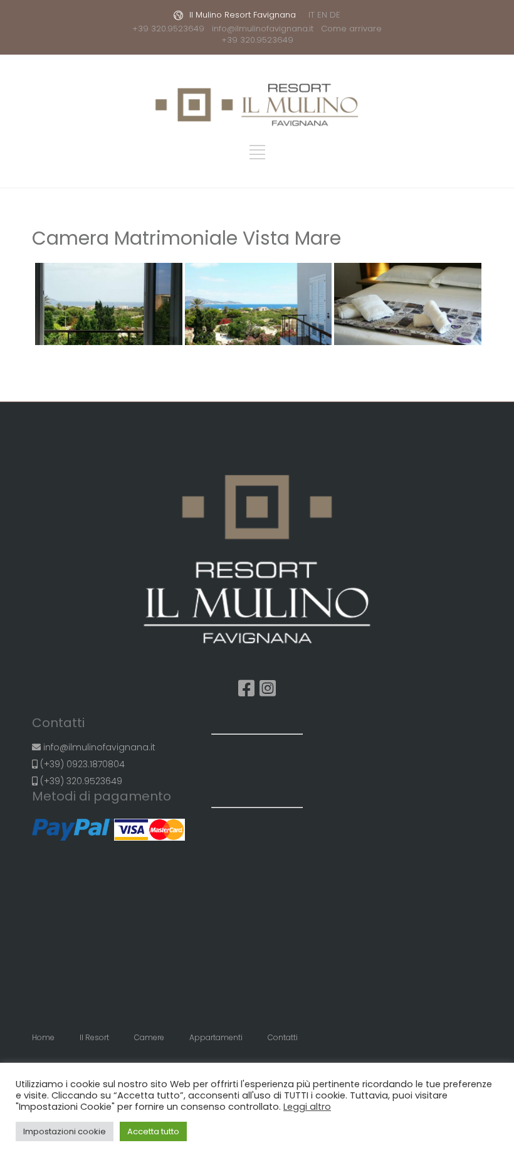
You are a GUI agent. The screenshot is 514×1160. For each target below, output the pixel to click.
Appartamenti (216, 1037)
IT (311, 15)
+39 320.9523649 (170, 29)
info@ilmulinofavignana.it (265, 29)
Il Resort (94, 1037)
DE (335, 15)
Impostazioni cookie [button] (64, 1131)
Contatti (283, 1037)
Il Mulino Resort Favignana (242, 15)
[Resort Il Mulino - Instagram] (268, 688)
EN (322, 15)
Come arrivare (351, 29)
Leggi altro (307, 1106)
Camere (149, 1037)
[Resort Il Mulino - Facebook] (246, 688)
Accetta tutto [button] (153, 1131)
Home (43, 1037)
